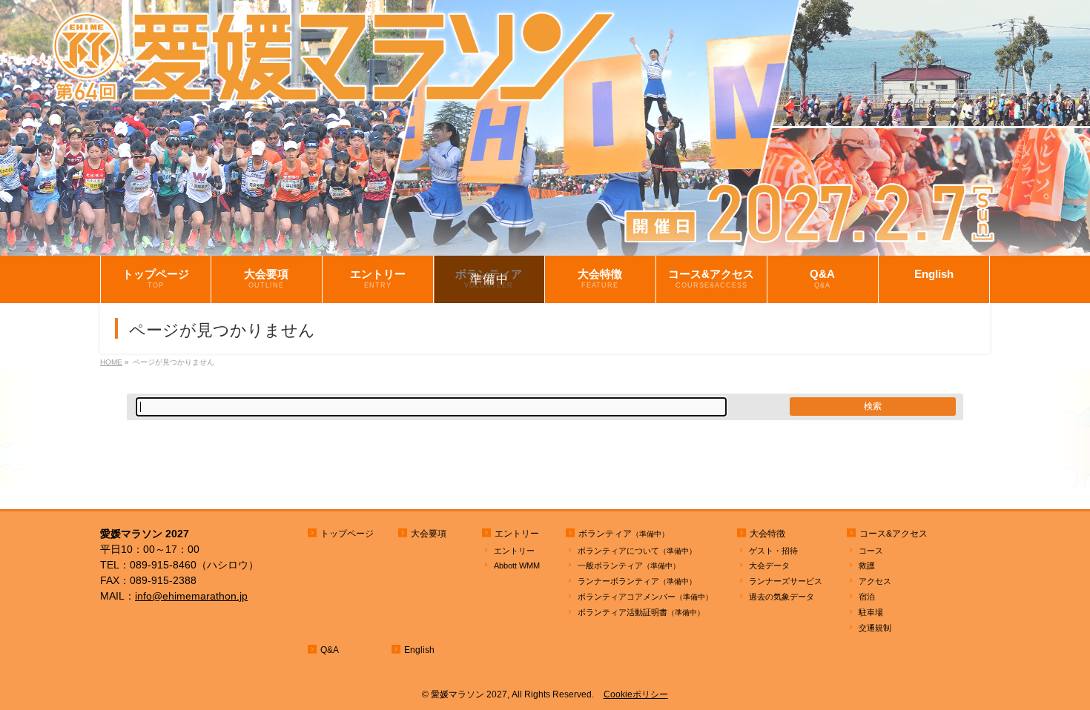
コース (871, 550)
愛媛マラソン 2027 (469, 694)
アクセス (875, 581)
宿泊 (867, 596)
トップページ (347, 533)
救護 (867, 565)
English (419, 650)
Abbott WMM (517, 565)
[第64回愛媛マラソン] (545, 245)
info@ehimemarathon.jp (191, 596)
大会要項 (428, 533)
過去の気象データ (781, 596)
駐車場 (871, 612)
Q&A (329, 650)
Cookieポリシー (636, 694)
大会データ (769, 565)
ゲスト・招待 (773, 550)
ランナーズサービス (785, 581)
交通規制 (875, 627)
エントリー (514, 550)
